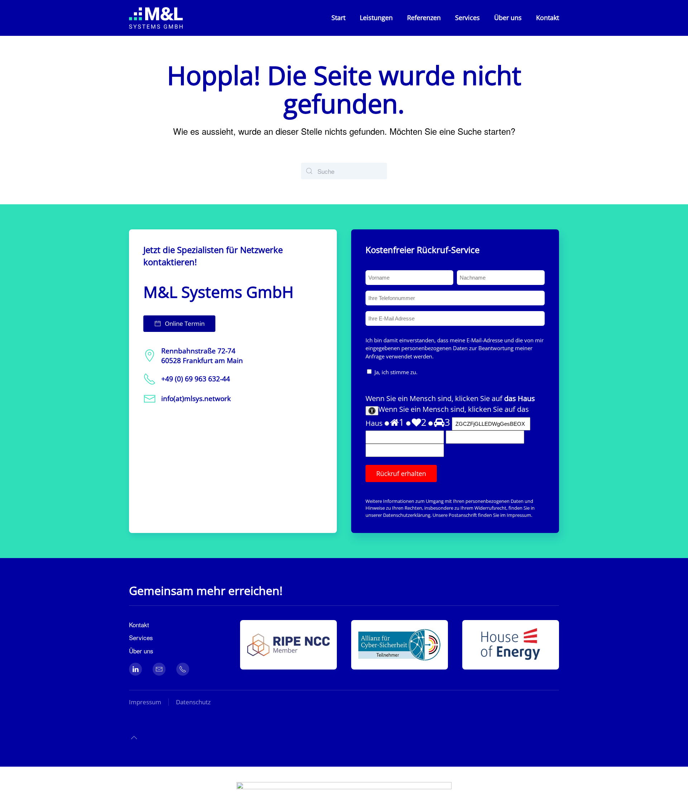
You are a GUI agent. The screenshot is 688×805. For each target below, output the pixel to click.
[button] (134, 737)
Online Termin (185, 323)
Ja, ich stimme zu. (395, 372)
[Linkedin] (135, 669)
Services (467, 17)
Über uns (508, 17)
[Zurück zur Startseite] (157, 18)
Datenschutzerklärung (406, 515)
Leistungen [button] (376, 17)
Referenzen (424, 17)
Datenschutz (193, 702)
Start (338, 17)
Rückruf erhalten (401, 473)
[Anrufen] (182, 669)
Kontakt (547, 17)
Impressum (519, 515)
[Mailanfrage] (159, 669)
